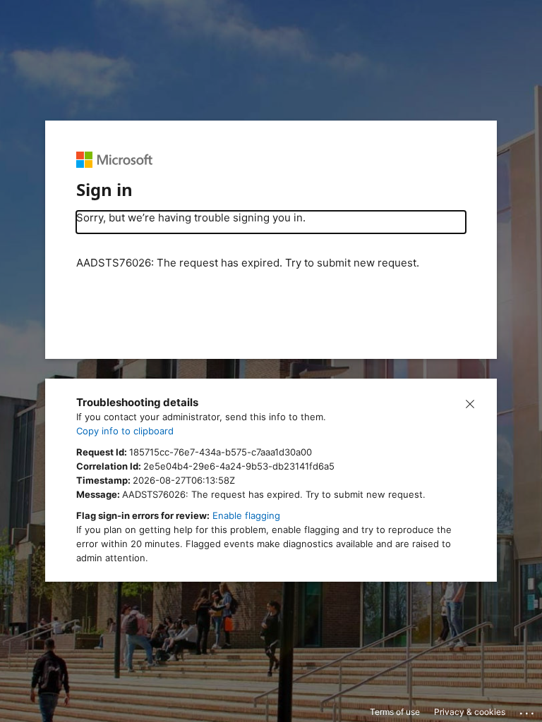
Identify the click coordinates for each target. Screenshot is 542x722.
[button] (470, 402)
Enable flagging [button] (246, 515)
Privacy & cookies (469, 711)
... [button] (527, 710)
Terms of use (395, 711)
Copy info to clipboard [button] (125, 430)
